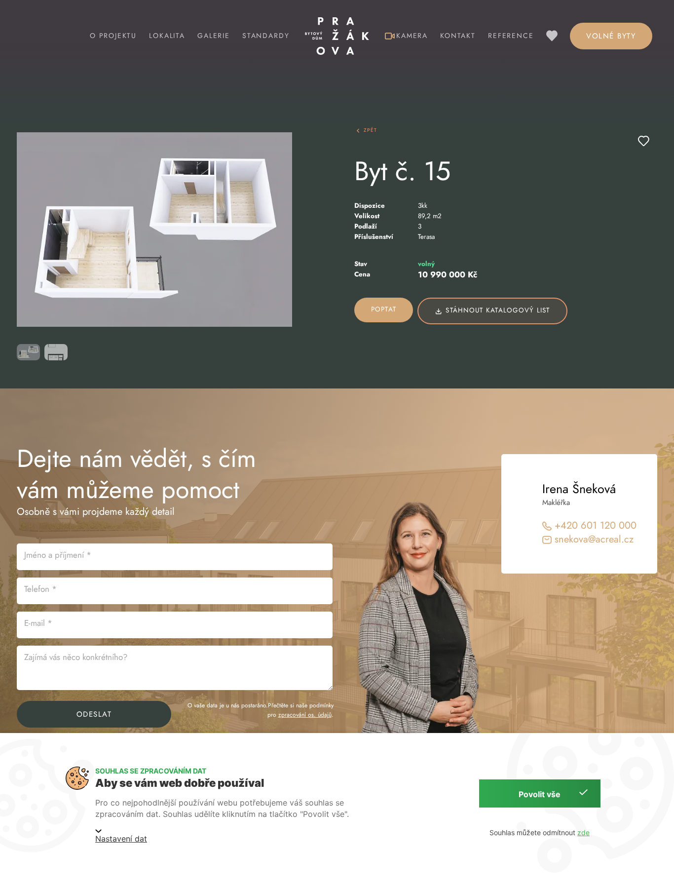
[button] (154, 229)
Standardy (265, 35)
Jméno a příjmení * (57, 555)
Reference (510, 35)
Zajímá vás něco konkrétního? (75, 657)
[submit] (643, 140)
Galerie (213, 35)
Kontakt (458, 35)
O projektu (113, 35)
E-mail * (38, 623)
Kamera (412, 35)
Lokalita (167, 35)
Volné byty (611, 36)
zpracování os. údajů (305, 714)
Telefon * (40, 589)
